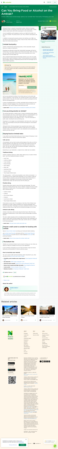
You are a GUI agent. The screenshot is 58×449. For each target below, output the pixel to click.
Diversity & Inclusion (26, 341)
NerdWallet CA (38, 443)
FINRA (29, 406)
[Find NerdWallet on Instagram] (45, 361)
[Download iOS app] (11, 363)
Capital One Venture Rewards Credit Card (25, 263)
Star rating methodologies (27, 346)
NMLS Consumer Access (28, 374)
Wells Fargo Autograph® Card (17, 261)
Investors (26, 353)
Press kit (25, 351)
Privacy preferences (44, 343)
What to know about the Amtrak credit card (19, 238)
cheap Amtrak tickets (11, 231)
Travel (5, 6)
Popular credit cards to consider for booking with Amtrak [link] (22, 107)
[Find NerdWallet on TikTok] (49, 361)
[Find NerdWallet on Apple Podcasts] (47, 361)
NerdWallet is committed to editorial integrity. (48, 42)
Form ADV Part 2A (31, 409)
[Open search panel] (44, 2)
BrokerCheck (26, 413)
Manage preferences (13, 444)
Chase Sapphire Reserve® (29, 265)
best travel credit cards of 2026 (17, 256)
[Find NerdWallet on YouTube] (43, 361)
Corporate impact (27, 338)
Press (25, 350)
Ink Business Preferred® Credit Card (21, 268)
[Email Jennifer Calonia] (10, 289)
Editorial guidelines (26, 343)
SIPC (31, 406)
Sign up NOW (31, 87)
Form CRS (25, 409)
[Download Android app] (11, 370)
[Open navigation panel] (1, 2)
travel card (30, 234)
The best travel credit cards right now (18, 223)
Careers (25, 336)
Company (26, 333)
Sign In (49, 2)
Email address (21, 85)
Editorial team (27, 348)
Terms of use (44, 333)
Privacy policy (45, 337)
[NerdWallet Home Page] (7, 2)
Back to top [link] (6, 280)
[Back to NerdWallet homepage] (2, 6)
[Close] (56, 440)
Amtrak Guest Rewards (10, 233)
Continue (22, 444)
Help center (35, 333)
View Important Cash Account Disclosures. (30, 418)
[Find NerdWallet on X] (40, 361)
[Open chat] (55, 446)
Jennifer (14, 287)
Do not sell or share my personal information (46, 346)
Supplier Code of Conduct (45, 336)
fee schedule (30, 412)
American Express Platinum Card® (18, 267)
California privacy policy (45, 340)
